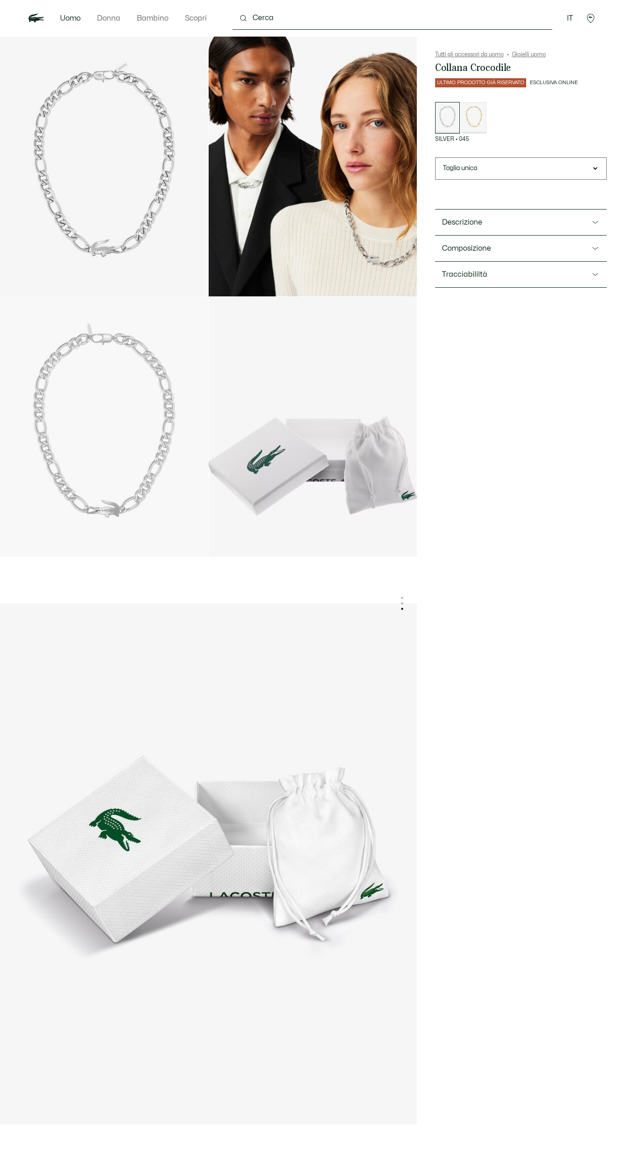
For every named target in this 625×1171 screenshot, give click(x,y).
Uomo (70, 18)
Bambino (152, 18)
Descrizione (462, 222)
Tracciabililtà (464, 274)
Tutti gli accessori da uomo (469, 54)
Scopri (196, 18)
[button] (591, 18)
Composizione (466, 248)
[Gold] (474, 117)
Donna (108, 18)
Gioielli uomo (529, 54)
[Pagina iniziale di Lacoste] (36, 18)
